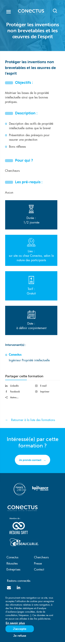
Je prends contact (30, 460)
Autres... (14, 397)
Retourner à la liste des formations (33, 420)
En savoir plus (15, 623)
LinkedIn (14, 386)
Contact (39, 569)
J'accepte (19, 629)
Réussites (12, 563)
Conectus (12, 557)
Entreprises (13, 569)
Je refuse (19, 636)
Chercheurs (41, 557)
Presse (38, 563)
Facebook (15, 391)
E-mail (43, 386)
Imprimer (44, 391)
